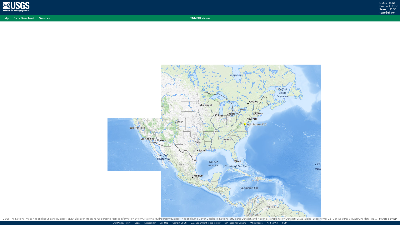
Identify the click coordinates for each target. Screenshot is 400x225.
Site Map (164, 223)
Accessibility (150, 223)
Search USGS (387, 9)
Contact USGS (388, 6)
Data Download (24, 18)
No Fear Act (272, 223)
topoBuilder (387, 12)
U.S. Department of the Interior (205, 223)
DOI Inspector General (235, 223)
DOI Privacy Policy (121, 223)
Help (5, 18)
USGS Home (387, 3)
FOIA (284, 223)
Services (44, 18)
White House (256, 223)
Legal (137, 223)
